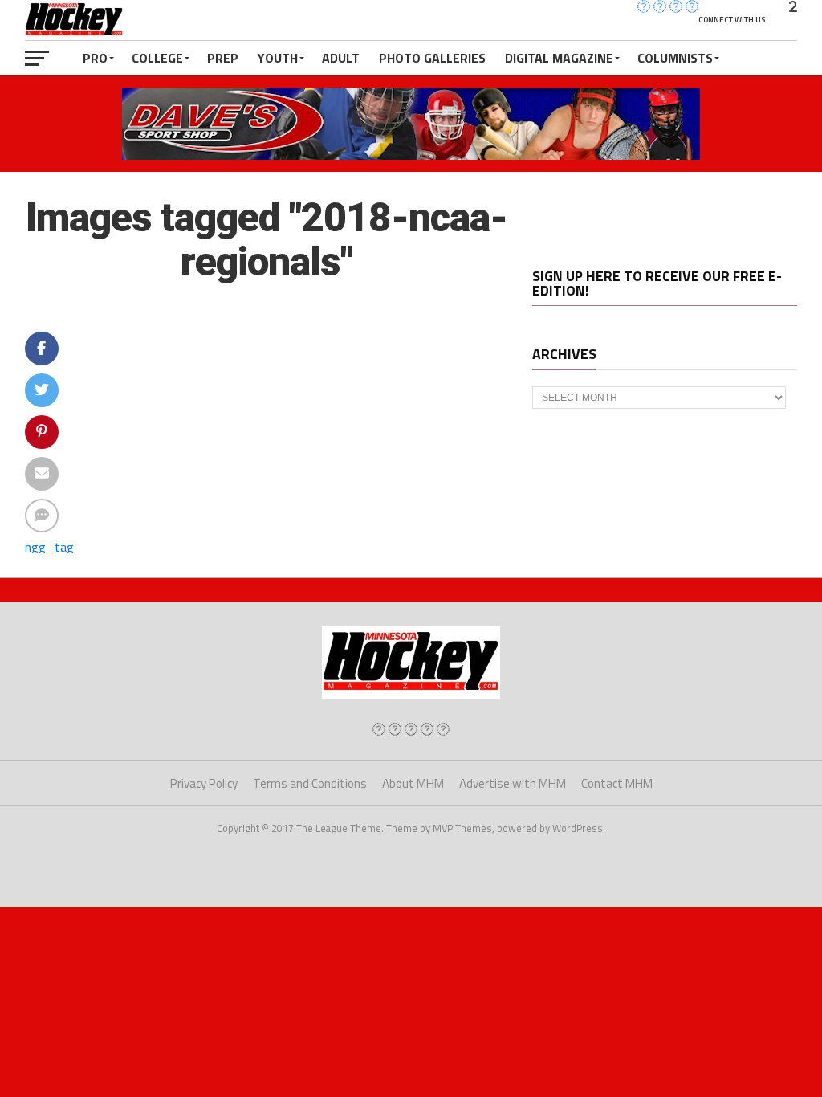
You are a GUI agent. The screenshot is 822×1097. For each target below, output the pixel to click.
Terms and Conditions (310, 783)
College (157, 57)
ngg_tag (49, 547)
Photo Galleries (432, 57)
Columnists (675, 57)
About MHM (413, 783)
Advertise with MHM (512, 783)
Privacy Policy (204, 783)
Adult (341, 57)
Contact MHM (617, 783)
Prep (222, 57)
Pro (95, 57)
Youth (278, 57)
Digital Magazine (559, 57)
